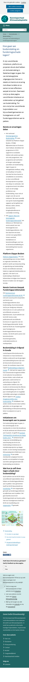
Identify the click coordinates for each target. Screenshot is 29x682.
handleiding (7, 488)
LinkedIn (17, 604)
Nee (6, 569)
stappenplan (8, 505)
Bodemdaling (8, 531)
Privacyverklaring (10, 644)
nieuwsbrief (11, 607)
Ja (6, 566)
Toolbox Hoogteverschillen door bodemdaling (12, 399)
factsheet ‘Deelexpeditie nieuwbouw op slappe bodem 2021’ (14, 435)
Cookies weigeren (15, 11)
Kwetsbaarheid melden (12, 656)
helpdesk (18, 591)
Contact (7, 647)
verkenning (7, 454)
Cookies (23, 2)
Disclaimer (8, 641)
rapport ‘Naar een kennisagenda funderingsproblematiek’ (13, 218)
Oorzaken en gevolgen (12, 534)
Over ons (7, 638)
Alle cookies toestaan (15, 6)
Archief (7, 650)
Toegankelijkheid (10, 653)
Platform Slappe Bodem (11, 257)
